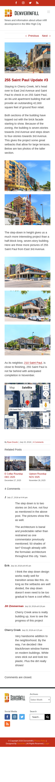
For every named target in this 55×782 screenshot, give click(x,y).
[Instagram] (14, 717)
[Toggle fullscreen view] (46, 387)
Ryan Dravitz (12, 442)
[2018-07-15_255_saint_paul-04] (27, 292)
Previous (33, 35)
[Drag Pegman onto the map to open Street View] (46, 405)
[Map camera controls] (46, 394)
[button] (27, 403)
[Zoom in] (46, 416)
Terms (47, 428)
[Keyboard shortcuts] (20, 428)
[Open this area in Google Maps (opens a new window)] (10, 427)
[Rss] (7, 724)
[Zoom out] (46, 422)
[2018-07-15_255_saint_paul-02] (27, 161)
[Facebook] (7, 717)
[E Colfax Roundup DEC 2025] (15, 457)
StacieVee (21, 744)
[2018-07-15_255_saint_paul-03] (27, 258)
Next (45, 35)
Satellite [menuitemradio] (27, 387)
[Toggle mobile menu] (48, 11)
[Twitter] (22, 717)
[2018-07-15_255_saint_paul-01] (27, 195)
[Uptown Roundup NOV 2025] (39, 457)
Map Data (26, 428)
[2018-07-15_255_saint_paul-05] (27, 325)
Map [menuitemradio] (12, 387)
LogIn (46, 744)
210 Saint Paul (33, 362)
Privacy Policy (40, 741)
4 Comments (38, 442)
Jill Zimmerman (14, 606)
